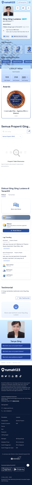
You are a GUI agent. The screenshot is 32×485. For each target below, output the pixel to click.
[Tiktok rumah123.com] (20, 376)
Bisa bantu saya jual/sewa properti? (12, 357)
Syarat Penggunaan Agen (7, 447)
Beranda (3, 362)
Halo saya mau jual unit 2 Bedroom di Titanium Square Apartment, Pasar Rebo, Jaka (15, 245)
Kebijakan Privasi (5, 442)
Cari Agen (9, 362)
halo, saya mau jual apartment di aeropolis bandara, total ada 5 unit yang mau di (14, 257)
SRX (17, 447)
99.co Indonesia (20, 442)
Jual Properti (6, 248)
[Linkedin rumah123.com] (16, 376)
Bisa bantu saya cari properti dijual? (13, 345)
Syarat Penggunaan (6, 445)
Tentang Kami (4, 420)
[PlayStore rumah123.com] (19, 469)
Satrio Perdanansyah (8, 252)
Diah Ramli (5, 240)
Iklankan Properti (20, 420)
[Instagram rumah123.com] (9, 376)
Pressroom (3, 432)
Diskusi (3, 195)
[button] (18, 8)
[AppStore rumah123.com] (6, 469)
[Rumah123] (8, 2)
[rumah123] (16, 370)
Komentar (12, 195)
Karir (2, 429)
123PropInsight (4, 435)
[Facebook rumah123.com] (2, 376)
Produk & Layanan (5, 423)
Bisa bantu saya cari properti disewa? (13, 351)
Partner (3, 426)
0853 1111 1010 (16, 401)
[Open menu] (30, 2)
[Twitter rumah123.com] (6, 376)
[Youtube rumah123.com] (13, 376)
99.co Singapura (20, 445)
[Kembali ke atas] (28, 465)
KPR (17, 423)
